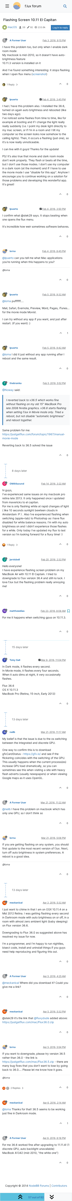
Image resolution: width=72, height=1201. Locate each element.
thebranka (16, 383)
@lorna (6, 301)
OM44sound (17, 483)
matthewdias (17, 610)
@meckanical (10, 982)
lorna (13, 251)
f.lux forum (33, 6)
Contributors (59, 1185)
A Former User (18, 40)
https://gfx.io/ (32, 753)
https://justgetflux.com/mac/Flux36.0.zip (28, 1022)
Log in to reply (60, 27)
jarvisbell (15, 559)
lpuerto (14, 99)
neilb (12, 732)
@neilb (6, 809)
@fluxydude (41, 1018)
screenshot (39, 74)
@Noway (8, 389)
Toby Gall (15, 660)
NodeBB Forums (39, 1185)
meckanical (16, 902)
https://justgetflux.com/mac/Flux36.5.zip (28, 1061)
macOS (12, 27)
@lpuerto (8, 257)
